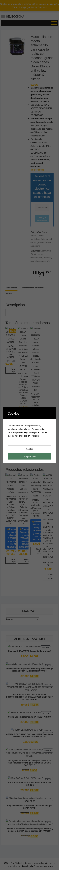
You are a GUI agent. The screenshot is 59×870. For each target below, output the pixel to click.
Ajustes (29, 448)
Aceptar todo (30, 456)
